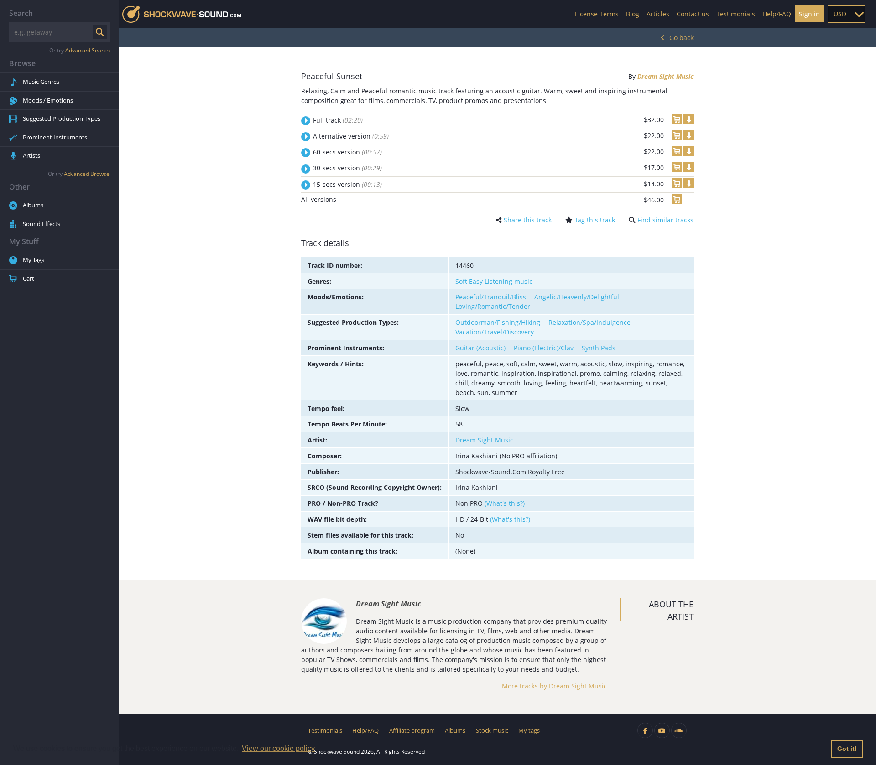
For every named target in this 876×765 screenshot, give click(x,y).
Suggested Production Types (61, 118)
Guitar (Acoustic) (480, 348)
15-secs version (347, 184)
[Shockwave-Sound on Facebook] (645, 730)
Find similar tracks (665, 220)
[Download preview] (688, 119)
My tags (529, 730)
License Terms (597, 14)
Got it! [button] (847, 748)
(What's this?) (505, 503)
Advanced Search (87, 50)
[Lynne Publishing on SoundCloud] (679, 730)
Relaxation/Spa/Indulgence (589, 322)
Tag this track (595, 220)
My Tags (33, 260)
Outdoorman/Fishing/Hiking (497, 322)
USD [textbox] (840, 14)
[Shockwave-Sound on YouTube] (662, 730)
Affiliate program (412, 730)
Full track (338, 120)
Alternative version (351, 136)
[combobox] (846, 14)
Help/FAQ (776, 14)
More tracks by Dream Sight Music (554, 686)
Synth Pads (598, 348)
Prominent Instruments (55, 137)
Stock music (492, 730)
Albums (33, 205)
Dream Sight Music (665, 76)
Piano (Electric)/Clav (544, 348)
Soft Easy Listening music (493, 281)
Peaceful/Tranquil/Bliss (490, 297)
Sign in (809, 14)
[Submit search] (100, 32)
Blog (632, 14)
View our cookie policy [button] (278, 748)
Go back (681, 37)
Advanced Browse (87, 174)
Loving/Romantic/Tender (492, 306)
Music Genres (41, 81)
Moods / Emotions (48, 100)
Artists (31, 155)
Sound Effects (41, 224)
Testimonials (735, 14)
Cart (28, 278)
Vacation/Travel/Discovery (494, 332)
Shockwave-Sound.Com (181, 14)
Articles (658, 14)
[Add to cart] (677, 119)
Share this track (528, 220)
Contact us (693, 14)
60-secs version (347, 152)
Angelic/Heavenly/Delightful (576, 297)
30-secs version (347, 168)
